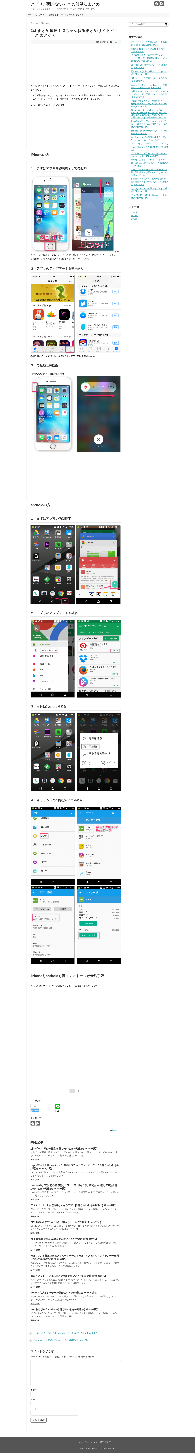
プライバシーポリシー (37, 15)
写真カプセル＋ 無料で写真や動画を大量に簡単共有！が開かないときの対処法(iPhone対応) (149, 172)
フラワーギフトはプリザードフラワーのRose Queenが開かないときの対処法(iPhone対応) (149, 163)
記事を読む (35, 1159)
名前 (33, 1390)
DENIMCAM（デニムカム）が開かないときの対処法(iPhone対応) (66, 1222)
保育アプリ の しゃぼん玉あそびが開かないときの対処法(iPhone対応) (68, 1275)
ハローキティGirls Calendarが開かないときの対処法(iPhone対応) (66, 1333)
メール (34, 1399)
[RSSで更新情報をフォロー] (161, 3)
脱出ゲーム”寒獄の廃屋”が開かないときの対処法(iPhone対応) (64, 1148)
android (134, 212)
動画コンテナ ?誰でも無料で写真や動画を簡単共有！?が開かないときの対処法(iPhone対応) (149, 182)
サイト (34, 1409)
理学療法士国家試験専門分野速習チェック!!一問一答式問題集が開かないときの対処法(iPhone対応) (149, 58)
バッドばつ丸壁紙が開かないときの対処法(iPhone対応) (61, 1340)
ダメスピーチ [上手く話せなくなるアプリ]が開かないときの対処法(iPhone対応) (73, 1205)
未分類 (134, 219)
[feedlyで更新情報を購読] (156, 3)
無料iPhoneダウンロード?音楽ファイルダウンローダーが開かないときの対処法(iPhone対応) (149, 94)
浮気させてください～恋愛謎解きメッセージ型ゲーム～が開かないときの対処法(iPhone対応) (149, 104)
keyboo (115, 1130)
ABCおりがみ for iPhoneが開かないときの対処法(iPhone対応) (64, 1309)
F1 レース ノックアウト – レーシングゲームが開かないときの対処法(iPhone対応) (149, 147)
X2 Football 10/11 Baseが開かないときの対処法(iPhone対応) (64, 1239)
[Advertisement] (76, 63)
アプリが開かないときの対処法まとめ (65, 4)
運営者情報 (53, 15)
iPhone (115, 42)
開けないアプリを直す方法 (72, 15)
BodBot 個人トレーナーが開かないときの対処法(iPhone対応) (64, 1292)
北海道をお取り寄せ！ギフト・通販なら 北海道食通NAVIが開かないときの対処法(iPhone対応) (149, 124)
